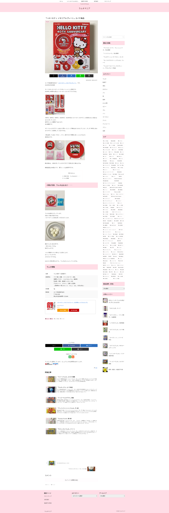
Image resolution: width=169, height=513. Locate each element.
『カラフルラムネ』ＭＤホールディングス (116, 346)
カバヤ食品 (57, 318)
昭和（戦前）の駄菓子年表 (116, 369)
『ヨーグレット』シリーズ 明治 (116, 338)
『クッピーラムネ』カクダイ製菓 (116, 362)
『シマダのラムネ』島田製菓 (116, 323)
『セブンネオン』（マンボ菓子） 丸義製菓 (116, 316)
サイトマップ (47, 496)
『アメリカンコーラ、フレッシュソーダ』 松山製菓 (113, 49)
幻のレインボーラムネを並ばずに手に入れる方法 (116, 301)
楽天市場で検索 (74, 310)
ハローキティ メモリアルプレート (67, 83)
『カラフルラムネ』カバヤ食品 (116, 330)
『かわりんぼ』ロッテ (115, 308)
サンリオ (62, 318)
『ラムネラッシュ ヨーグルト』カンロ (113, 57)
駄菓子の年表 (47, 503)
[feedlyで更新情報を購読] (70, 357)
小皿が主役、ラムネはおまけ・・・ (72, 176)
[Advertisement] (71, 330)
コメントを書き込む (71, 480)
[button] (89, 75)
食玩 (52, 318)
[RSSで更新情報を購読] (73, 357)
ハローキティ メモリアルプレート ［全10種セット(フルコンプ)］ (72, 302)
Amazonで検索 (63, 310)
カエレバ (62, 305)
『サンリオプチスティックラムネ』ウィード (113, 61)
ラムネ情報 (66, 178)
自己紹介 (46, 499)
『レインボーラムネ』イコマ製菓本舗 (116, 354)
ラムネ (47, 318)
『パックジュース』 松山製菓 (110, 53)
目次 (69, 173)
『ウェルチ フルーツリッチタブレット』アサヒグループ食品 (112, 67)
